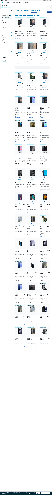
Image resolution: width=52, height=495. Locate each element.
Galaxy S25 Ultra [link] (29, 227)
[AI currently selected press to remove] (35, 15)
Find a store (44, 0)
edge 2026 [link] (28, 132)
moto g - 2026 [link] (42, 108)
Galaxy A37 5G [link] (17, 156)
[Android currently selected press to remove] (39, 15)
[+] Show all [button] (3, 45)
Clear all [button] (11, 12)
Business (5, 0)
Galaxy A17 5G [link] (42, 132)
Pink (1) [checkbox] (4, 42)
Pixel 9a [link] (41, 317)
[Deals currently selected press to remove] (21, 15)
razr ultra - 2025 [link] (42, 227)
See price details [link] (17, 186)
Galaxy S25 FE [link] (29, 156)
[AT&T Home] (3, 2)
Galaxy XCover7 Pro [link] (42, 205)
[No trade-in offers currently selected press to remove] (32, 15)
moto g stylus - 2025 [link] (18, 205)
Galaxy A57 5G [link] (29, 108)
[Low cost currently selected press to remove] (26, 15)
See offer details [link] (29, 36)
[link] (18, 17)
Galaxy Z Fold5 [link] (42, 251)
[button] (36, 37)
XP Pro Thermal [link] (17, 251)
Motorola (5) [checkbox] (4, 24)
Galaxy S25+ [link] (16, 273)
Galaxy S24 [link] (16, 317)
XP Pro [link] (28, 273)
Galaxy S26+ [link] (16, 108)
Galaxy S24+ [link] (29, 251)
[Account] (49, 2)
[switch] (10, 15)
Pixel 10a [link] (16, 132)
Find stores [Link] (4, 61)
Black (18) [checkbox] (4, 37)
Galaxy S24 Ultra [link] (42, 339)
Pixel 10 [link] (28, 205)
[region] (20, 28)
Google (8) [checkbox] (4, 22)
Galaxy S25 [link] (16, 227)
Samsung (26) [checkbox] (5, 25)
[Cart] (47, 2)
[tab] (12, 10)
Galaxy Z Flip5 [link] (42, 295)
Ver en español (49, 0)
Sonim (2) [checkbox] (4, 27)
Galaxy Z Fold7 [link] (29, 295)
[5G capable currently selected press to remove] (18, 15)
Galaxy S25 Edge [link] (42, 156)
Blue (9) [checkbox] (4, 39)
